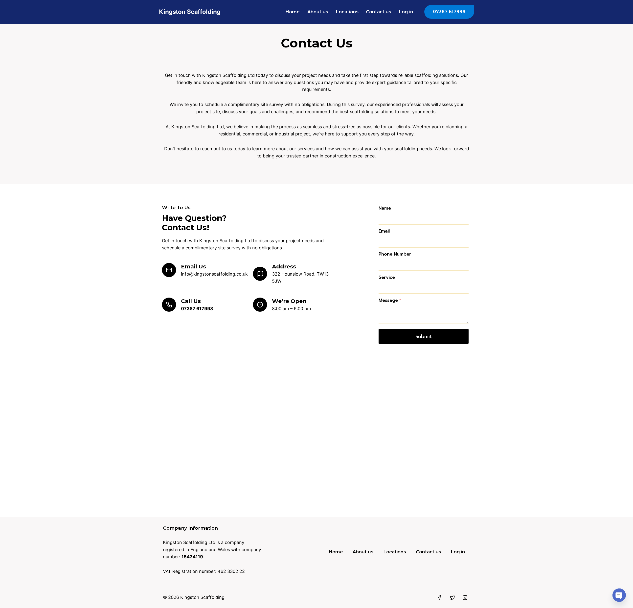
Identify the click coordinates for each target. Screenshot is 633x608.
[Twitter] (452, 598)
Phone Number (395, 254)
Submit (423, 336)
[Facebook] (440, 598)
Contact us (378, 12)
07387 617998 (449, 11)
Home (292, 12)
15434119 (192, 556)
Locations (347, 12)
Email (384, 231)
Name (385, 208)
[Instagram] (465, 598)
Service (387, 277)
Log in (406, 12)
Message (390, 300)
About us (317, 12)
